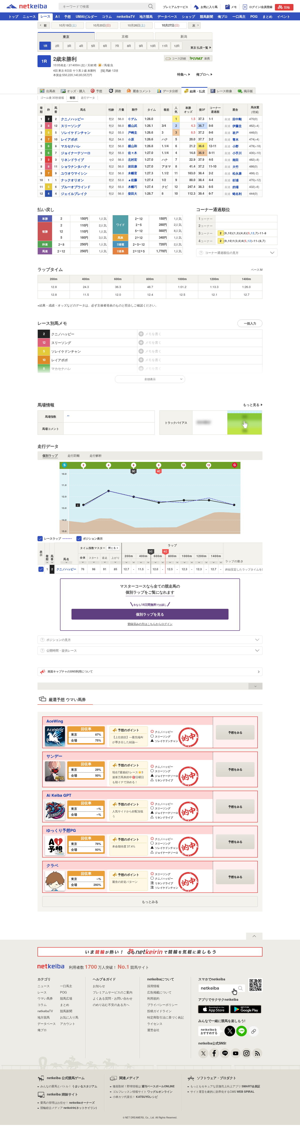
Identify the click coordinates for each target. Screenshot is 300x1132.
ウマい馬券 (45, 998)
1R (45, 46)
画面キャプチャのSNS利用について (70, 671)
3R (69, 46)
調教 (118, 91)
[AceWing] (55, 736)
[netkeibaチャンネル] (236, 1053)
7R (117, 46)
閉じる (112, 547)
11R (164, 46)
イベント (283, 16)
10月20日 (102, 25)
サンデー (54, 756)
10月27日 (170, 25)
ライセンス (154, 1023)
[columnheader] (47, 553)
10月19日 (67, 25)
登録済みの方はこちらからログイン (150, 624)
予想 (67, 16)
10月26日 (136, 25)
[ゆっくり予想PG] (55, 845)
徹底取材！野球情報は (144, 1086)
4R (81, 46)
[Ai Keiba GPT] (55, 810)
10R (152, 46)
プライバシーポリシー (162, 1004)
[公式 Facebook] (214, 1053)
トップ (13, 16)
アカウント (67, 1023)
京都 (125, 36)
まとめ (267, 16)
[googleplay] (245, 1012)
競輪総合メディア (68, 1108)
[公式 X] (203, 1053)
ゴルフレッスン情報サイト (142, 1091)
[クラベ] (55, 880)
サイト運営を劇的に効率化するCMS (222, 1091)
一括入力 (250, 323)
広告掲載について (159, 992)
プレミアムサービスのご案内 (112, 992)
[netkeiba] (27, 7)
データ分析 (170, 91)
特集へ (182, 74)
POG (254, 16)
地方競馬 (146, 16)
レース (45, 16)
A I (57, 16)
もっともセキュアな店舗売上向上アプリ (225, 1086)
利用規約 (153, 998)
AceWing (54, 721)
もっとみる (150, 901)
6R (105, 46)
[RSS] (257, 1053)
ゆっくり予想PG (61, 830)
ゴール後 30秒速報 (52, 97)
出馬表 (50, 91)
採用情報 (153, 986)
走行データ (88, 97)
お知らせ (99, 986)
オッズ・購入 (76, 91)
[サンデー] (55, 771)
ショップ (188, 16)
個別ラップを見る (150, 614)
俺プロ (223, 16)
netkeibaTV (126, 16)
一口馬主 (239, 16)
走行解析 (96, 455)
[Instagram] (246, 1053)
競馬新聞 (206, 16)
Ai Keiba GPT (58, 795)
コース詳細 (179, 58)
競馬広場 (66, 998)
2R (57, 46)
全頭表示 (150, 379)
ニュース (29, 16)
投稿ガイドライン (159, 1011)
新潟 (183, 36)
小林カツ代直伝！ (135, 1097)
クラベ (52, 865)
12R (176, 46)
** (68, 416)
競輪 (287, 7)
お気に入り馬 (69, 1017)
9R (141, 46)
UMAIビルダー (86, 16)
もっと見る (251, 404)
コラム (107, 16)
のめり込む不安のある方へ (111, 1004)
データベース (167, 16)
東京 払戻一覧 (199, 48)
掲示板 (248, 91)
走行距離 (74, 455)
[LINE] (225, 1053)
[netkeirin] (150, 952)
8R (129, 46)
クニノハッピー (66, 569)
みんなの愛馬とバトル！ (68, 1086)
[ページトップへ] (254, 936)
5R (93, 46)
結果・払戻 (197, 91)
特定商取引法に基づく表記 (165, 1017)
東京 (66, 36)
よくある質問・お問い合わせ (112, 998)
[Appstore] (213, 1012)
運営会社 (153, 1030)
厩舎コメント (142, 91)
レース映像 (224, 91)
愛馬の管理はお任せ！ (67, 1102)
